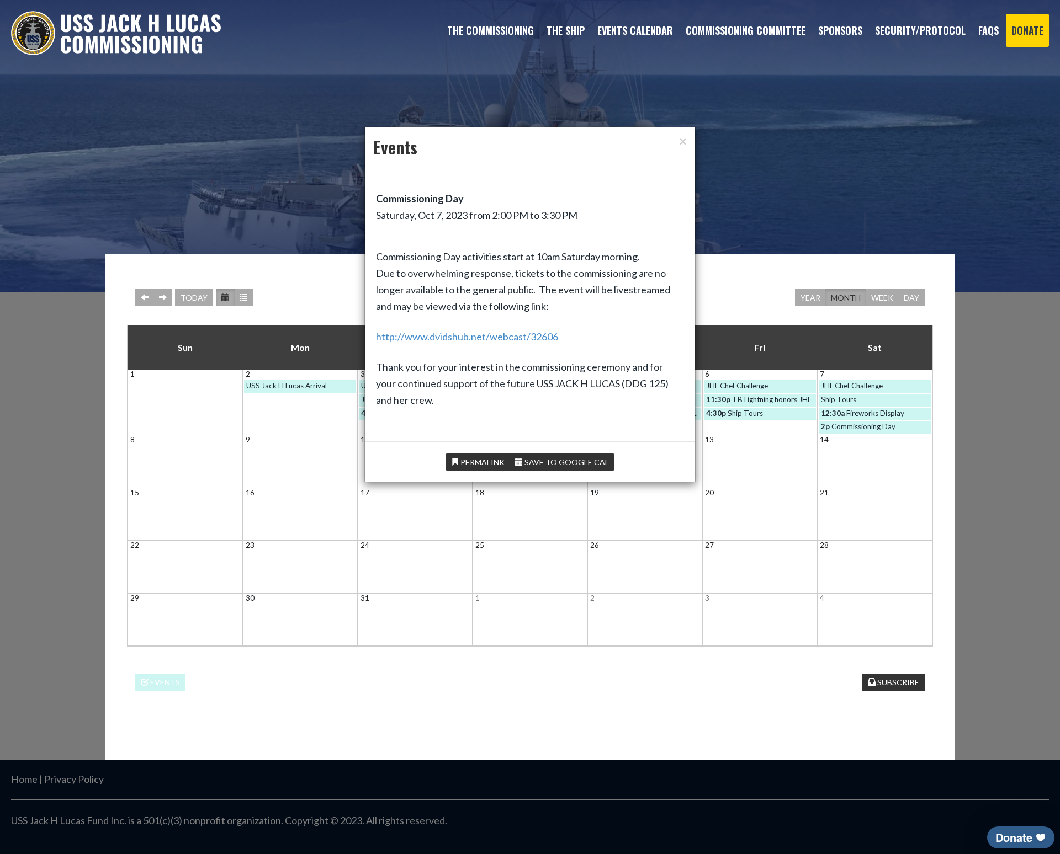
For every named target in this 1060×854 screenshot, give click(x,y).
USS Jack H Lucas (116, 33)
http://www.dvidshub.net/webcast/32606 (467, 336)
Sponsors (840, 30)
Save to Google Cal (566, 462)
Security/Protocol (920, 30)
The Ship (566, 30)
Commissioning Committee (745, 30)
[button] (1020, 837)
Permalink (482, 462)
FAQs (988, 30)
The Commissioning (490, 30)
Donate (1027, 30)
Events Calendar (635, 30)
